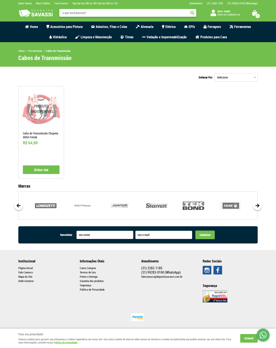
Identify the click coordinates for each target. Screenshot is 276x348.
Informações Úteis (92, 261)
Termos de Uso (88, 272)
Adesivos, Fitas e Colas (111, 26)
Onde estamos (26, 281)
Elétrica (170, 26)
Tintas (129, 37)
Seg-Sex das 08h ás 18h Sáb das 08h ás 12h (95, 3)
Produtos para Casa (213, 37)
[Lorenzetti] (45, 205)
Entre (220, 14)
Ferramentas (242, 26)
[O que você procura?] (192, 13)
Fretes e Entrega (88, 277)
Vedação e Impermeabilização (167, 37)
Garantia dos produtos (92, 281)
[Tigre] (230, 205)
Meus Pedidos (43, 3)
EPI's (192, 26)
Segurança (85, 285)
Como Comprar (88, 268)
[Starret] (156, 205)
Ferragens (214, 26)
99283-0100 (242, 3)
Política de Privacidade (92, 289)
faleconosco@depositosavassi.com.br (161, 277)
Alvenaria (147, 26)
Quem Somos (25, 3)
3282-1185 (215, 3)
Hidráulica (60, 37)
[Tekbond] (193, 205)
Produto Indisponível (41, 108)
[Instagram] (207, 270)
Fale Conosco (61, 3)
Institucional (26, 261)
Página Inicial (25, 268)
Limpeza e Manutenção (96, 37)
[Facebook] (217, 270)
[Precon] (82, 205)
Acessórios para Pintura (66, 26)
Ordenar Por (205, 77)
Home (34, 26)
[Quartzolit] (119, 205)
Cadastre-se (233, 14)
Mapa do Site (25, 277)
